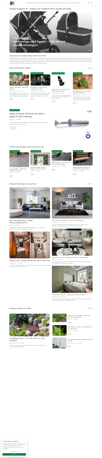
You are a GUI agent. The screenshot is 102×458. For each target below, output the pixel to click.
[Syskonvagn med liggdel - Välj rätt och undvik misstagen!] (51, 32)
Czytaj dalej (12, 127)
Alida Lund (11, 172)
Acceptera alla (14, 454)
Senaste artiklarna (29, 2)
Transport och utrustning (57, 2)
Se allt (90, 68)
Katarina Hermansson (13, 91)
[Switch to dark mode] (91, 3)
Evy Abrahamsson (16, 48)
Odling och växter (65, 2)
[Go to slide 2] (89, 50)
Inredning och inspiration (46, 2)
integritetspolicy (5, 448)
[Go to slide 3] (90, 50)
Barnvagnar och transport (75, 2)
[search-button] (88, 2)
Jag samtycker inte (14, 451)
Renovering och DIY (37, 2)
